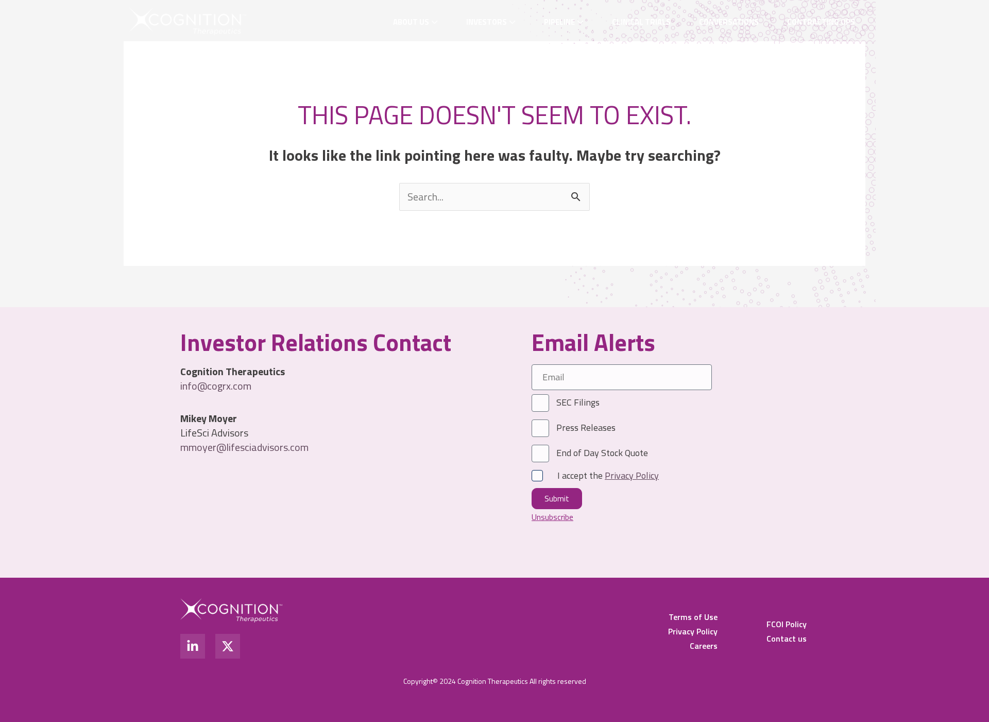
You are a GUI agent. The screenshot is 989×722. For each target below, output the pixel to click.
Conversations (729, 22)
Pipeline (559, 22)
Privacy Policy (693, 631)
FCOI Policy (786, 624)
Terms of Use (693, 617)
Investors (486, 22)
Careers (704, 646)
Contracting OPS (821, 22)
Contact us (786, 638)
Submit (556, 499)
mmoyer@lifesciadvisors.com (244, 447)
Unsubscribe (552, 517)
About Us (411, 22)
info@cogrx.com (215, 386)
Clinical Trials (641, 22)
